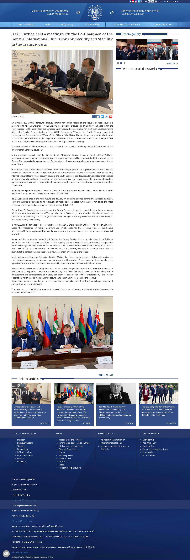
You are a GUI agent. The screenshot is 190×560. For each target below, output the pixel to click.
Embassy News (66, 455)
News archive (65, 458)
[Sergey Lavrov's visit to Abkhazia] (162, 49)
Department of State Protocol (127, 24)
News (47, 24)
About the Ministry (26, 24)
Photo (62, 461)
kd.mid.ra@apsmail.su (22, 521)
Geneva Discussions (68, 449)
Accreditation (148, 455)
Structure (21, 446)
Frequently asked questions (155, 449)
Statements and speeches (71, 446)
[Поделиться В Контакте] (98, 116)
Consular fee (148, 446)
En (165, 1)
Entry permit (148, 439)
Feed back (21, 461)
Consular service (92, 24)
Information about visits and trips (75, 442)
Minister (21, 439)
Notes (62, 452)
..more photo (172, 63)
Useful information (163, 24)
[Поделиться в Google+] (110, 116)
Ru (169, 1)
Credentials (22, 449)
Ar (177, 1)
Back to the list (105, 374)
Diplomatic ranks (25, 455)
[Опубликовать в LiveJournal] (106, 116)
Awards (20, 458)
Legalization (148, 452)
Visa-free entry (149, 442)
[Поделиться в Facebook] (94, 116)
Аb (161, 1)
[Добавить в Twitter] (102, 116)
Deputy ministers (25, 442)
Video (61, 464)
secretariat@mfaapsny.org (24, 500)
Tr (174, 1)
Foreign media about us (70, 467)
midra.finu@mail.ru (20, 552)
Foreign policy (67, 24)
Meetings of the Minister (70, 439)
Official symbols (24, 452)
